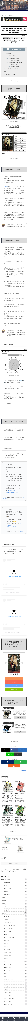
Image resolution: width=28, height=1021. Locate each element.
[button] (18, 754)
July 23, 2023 (19, 531)
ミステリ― (17, 38)
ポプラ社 (14, 42)
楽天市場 (14, 682)
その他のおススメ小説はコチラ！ (13, 74)
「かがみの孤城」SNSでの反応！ (15, 62)
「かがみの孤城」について (14, 56)
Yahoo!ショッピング (14, 685)
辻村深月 (22, 40)
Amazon (14, 678)
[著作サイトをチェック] (7, 762)
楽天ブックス (14, 689)
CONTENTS (13, 49)
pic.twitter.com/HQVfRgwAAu (13, 526)
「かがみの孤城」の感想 (13, 58)
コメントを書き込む (14, 863)
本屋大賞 (15, 40)
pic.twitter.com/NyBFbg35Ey (12, 492)
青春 (23, 38)
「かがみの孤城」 (9, 53)
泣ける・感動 (8, 40)
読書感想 (6, 38)
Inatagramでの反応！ (15, 66)
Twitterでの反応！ (15, 64)
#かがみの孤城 (11, 490)
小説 (12, 38)
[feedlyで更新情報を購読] (20, 762)
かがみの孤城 (14, 674)
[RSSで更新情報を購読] (14, 765)
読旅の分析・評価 (15, 60)
